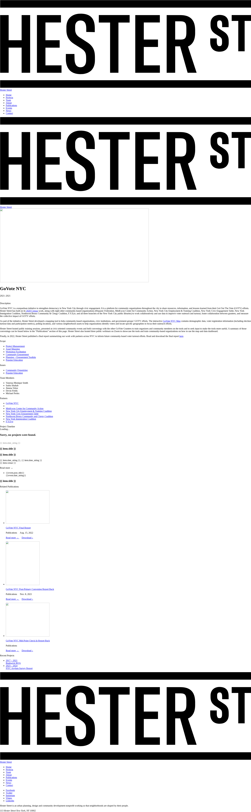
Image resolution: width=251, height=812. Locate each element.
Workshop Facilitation (16, 351)
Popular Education (14, 360)
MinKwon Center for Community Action (24, 408)
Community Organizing (17, 370)
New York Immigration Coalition (21, 419)
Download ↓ (27, 537)
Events (9, 108)
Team (8, 100)
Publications (11, 105)
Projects (9, 97)
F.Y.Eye (9, 421)
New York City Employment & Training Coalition (29, 411)
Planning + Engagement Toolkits (21, 357)
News (8, 110)
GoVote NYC (12, 403)
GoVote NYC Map (172, 321)
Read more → (12, 537)
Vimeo (9, 798)
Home (8, 95)
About (9, 103)
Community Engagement (17, 354)
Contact (9, 113)
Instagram (10, 795)
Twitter (9, 793)
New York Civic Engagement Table (22, 413)
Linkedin (10, 800)
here (181, 336)
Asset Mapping (13, 349)
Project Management (15, 346)
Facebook (10, 790)
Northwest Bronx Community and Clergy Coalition (29, 416)
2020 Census (32, 311)
